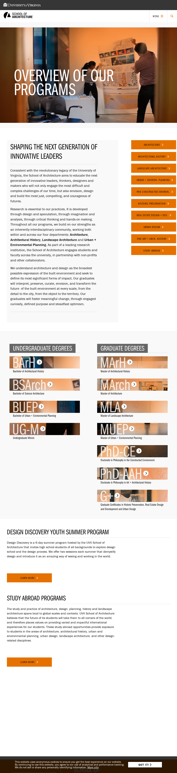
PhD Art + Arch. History (152, 238)
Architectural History (152, 156)
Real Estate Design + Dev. (153, 215)
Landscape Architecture (152, 168)
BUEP (25, 407)
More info (93, 767)
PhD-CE (117, 451)
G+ (107, 496)
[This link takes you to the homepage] (18, 16)
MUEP (114, 429)
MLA (110, 407)
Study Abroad (152, 250)
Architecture (152, 144)
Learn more (27, 578)
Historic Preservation (152, 203)
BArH (24, 362)
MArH (113, 362)
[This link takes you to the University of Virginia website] (22, 5)
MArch (115, 385)
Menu (156, 16)
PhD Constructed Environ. (153, 191)
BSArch (29, 385)
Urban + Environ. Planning (154, 180)
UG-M (25, 429)
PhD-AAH (121, 474)
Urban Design (152, 227)
